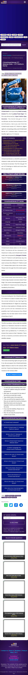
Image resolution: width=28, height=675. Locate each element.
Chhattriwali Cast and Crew (10, 147)
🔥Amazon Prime (18, 37)
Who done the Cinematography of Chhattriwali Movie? (14, 489)
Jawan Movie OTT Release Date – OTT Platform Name (14, 347)
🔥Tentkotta (3, 34)
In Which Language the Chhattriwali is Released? (14, 448)
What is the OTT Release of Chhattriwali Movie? (14, 435)
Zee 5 (10, 75)
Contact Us (4, 650)
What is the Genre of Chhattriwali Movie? (14, 462)
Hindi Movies (18, 73)
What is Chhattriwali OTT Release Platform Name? (14, 428)
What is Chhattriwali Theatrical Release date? (14, 441)
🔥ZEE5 (9, 34)
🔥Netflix (11, 37)
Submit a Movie (14, 660)
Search (24, 45)
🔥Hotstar (3, 39)
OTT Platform (5, 75)
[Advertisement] (14, 19)
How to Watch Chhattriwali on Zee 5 (12, 155)
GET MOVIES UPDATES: (9, 515)
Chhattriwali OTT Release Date (12, 151)
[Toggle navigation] (25, 2)
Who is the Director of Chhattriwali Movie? (14, 475)
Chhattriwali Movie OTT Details (10, 143)
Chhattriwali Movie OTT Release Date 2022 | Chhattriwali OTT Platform (13, 141)
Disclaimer (18, 650)
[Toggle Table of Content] (23, 138)
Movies (9, 55)
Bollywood (12, 73)
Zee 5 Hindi (14, 75)
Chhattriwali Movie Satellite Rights (11, 150)
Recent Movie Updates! (14, 538)
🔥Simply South (4, 37)
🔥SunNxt (14, 34)
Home (4, 55)
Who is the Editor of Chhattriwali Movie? (14, 482)
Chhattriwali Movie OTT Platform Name (12, 148)
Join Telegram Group (14, 374)
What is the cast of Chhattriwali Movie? (14, 455)
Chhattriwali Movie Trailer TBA (12, 153)
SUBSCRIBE (14, 522)
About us (11, 650)
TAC (16, 652)
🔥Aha (25, 37)
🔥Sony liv (20, 34)
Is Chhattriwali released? (11, 422)
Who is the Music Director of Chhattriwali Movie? (14, 468)
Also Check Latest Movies (13, 145)
